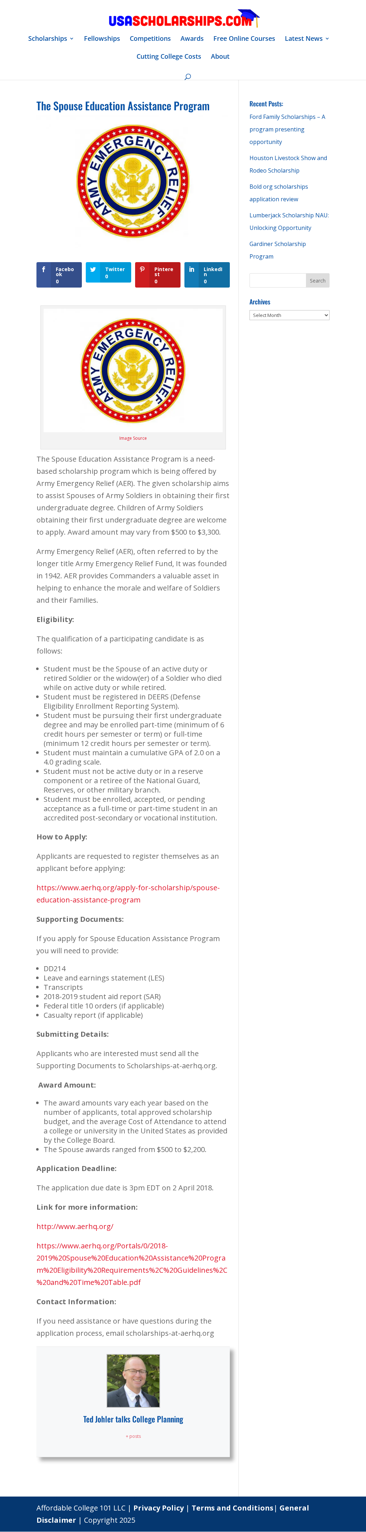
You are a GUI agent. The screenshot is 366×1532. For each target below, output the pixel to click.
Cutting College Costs (169, 57)
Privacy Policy (159, 1508)
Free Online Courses (244, 39)
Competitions (150, 39)
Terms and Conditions (232, 1508)
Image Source (133, 438)
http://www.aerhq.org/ (74, 1226)
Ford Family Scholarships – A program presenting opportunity (287, 129)
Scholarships (47, 39)
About (220, 57)
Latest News (304, 39)
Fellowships (102, 39)
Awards (192, 39)
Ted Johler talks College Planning (133, 1419)
